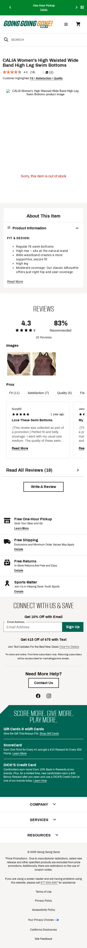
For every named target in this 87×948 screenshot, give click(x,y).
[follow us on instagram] (49, 696)
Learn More (21, 528)
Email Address (16, 622)
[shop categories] (66, 24)
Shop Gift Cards (49, 733)
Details (18, 549)
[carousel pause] (82, 7)
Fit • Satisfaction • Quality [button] (46, 78)
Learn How (40, 780)
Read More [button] (15, 281)
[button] (43, 487)
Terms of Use (44, 891)
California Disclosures (43, 929)
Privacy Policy (43, 900)
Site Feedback (43, 938)
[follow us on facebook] (38, 696)
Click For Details (69, 646)
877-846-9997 (49, 882)
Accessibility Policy (43, 909)
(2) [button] (51, 72)
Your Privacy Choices (41, 919)
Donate (18, 591)
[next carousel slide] (76, 7)
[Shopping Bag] (78, 24)
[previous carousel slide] (10, 7)
